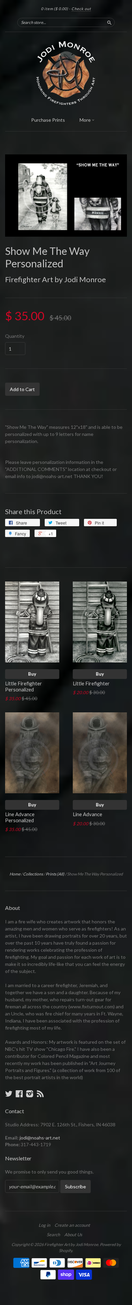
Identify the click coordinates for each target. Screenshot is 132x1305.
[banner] (66, 72)
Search (53, 1234)
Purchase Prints (48, 120)
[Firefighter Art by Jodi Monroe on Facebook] (19, 1094)
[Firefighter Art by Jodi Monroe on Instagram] (30, 1094)
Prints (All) (55, 874)
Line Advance (87, 814)
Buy (32, 674)
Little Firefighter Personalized (23, 686)
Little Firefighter (91, 683)
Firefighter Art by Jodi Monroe (55, 279)
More (86, 120)
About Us (73, 1234)
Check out (81, 8)
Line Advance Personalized (20, 817)
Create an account (72, 1225)
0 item (54, 8)
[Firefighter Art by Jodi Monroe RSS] (40, 1094)
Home (14, 874)
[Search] (109, 22)
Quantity (14, 336)
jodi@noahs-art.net (40, 1137)
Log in (44, 1225)
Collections (33, 874)
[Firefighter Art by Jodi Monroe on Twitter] (9, 1094)
